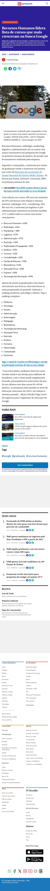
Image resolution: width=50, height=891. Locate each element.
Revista (28, 815)
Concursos (30, 705)
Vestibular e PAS (31, 689)
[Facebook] (10, 69)
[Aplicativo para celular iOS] (34, 852)
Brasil (4, 676)
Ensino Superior (31, 670)
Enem (28, 679)
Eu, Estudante (31, 663)
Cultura (28, 685)
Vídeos (4, 805)
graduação (19, 455)
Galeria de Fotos (31, 755)
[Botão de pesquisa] (47, 3)
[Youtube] (30, 871)
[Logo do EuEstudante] (25, 3)
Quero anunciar (7, 738)
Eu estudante (14, 54)
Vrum (4, 789)
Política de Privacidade (9, 717)
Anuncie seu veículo (8, 796)
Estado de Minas (31, 831)
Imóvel (28, 726)
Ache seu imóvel (31, 730)
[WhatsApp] (5, 69)
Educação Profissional (33, 695)
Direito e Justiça (7, 692)
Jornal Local (30, 798)
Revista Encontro (32, 808)
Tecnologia (5, 704)
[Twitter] (15, 69)
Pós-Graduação (31, 698)
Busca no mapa (31, 736)
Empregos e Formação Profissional (9, 749)
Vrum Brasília (30, 804)
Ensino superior (28, 54)
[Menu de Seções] (3, 3)
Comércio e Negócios (9, 759)
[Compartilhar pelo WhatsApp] (33, 531)
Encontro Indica (31, 822)
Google (7, 455)
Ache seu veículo (7, 793)
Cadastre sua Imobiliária (34, 764)
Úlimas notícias (31, 743)
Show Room (30, 749)
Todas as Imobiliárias (33, 761)
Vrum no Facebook (8, 811)
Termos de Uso (7, 720)
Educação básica (31, 667)
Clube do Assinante (8, 779)
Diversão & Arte (7, 685)
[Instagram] (25, 871)
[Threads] (41, 871)
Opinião (4, 698)
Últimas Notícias (31, 682)
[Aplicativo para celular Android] (34, 859)
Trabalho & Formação (33, 673)
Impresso (5, 763)
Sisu (27, 692)
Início (4, 54)
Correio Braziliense (9, 663)
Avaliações (5, 802)
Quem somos (6, 714)
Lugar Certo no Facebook (34, 758)
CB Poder (29, 801)
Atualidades (30, 819)
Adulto (4, 753)
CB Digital (5, 773)
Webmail (5, 730)
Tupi (27, 840)
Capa (3, 667)
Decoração (29, 752)
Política (4, 673)
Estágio (28, 676)
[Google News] (35, 871)
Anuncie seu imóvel (32, 733)
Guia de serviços (31, 746)
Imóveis (4, 741)
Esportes (5, 689)
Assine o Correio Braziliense (11, 782)
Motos (4, 808)
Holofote (5, 701)
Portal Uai (29, 834)
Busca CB (5, 776)
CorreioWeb (6, 726)
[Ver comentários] (19, 69)
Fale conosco (30, 701)
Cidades (4, 670)
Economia (5, 679)
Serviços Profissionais (9, 756)
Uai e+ (28, 837)
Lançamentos (30, 739)
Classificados (6, 734)
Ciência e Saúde (7, 695)
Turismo (4, 707)
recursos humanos (37, 455)
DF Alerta (29, 795)
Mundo (4, 682)
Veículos (4, 745)
